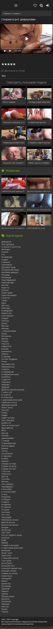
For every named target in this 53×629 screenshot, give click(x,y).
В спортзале (7, 397)
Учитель (5, 320)
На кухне (5, 509)
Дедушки (5, 387)
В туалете (6, 394)
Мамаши (5, 604)
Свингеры (5, 308)
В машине (5, 497)
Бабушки (5, 384)
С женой (5, 440)
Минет (4, 581)
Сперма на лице (8, 463)
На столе (5, 514)
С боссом (5, 471)
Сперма (4, 318)
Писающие (6, 277)
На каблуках (7, 453)
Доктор (4, 476)
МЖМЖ (4, 542)
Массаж (5, 606)
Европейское (7, 428)
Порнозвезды (7, 282)
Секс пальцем (7, 420)
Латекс (4, 451)
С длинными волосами (11, 400)
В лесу (4, 494)
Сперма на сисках (9, 573)
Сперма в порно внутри (39, 142)
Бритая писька (8, 522)
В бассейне (6, 489)
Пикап (4, 333)
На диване (6, 504)
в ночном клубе (8, 491)
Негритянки (6, 576)
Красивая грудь (8, 267)
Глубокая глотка (9, 402)
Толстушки (6, 560)
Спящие (5, 341)
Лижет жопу (7, 407)
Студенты (5, 379)
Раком (4, 412)
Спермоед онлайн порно (13, 142)
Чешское (5, 343)
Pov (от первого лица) (11, 535)
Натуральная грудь (10, 269)
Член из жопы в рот (10, 425)
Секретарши (7, 292)
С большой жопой (9, 558)
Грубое (4, 593)
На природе (6, 257)
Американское (8, 366)
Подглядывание (8, 280)
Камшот (5, 591)
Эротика (5, 305)
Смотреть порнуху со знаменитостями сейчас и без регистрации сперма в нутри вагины (13, 122)
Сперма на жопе (8, 466)
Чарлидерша (7, 486)
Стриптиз (5, 298)
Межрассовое (7, 596)
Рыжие (4, 609)
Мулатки (5, 599)
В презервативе (8, 443)
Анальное (5, 550)
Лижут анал (6, 553)
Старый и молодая (10, 545)
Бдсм (3, 303)
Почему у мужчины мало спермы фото (39, 102)
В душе (4, 259)
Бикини (4, 448)
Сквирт (4, 415)
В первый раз (7, 371)
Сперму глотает (8, 468)
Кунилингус (6, 351)
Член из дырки (8, 445)
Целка (4, 323)
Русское (5, 290)
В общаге (5, 499)
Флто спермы (9, 102)
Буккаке (5, 461)
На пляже (5, 512)
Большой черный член (11, 568)
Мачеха (4, 481)
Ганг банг (5, 532)
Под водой (6, 517)
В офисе (5, 502)
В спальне (6, 507)
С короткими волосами (12, 548)
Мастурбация (7, 244)
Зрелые (4, 338)
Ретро (4, 361)
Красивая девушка (9, 272)
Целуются (6, 423)
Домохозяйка (7, 438)
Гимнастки (6, 346)
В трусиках (6, 456)
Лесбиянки (6, 601)
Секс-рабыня (7, 484)
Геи (3, 254)
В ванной (5, 262)
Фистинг (5, 326)
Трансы (4, 611)
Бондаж (5, 527)
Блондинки (6, 578)
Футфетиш (6, 530)
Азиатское (6, 555)
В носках (5, 537)
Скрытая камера (8, 295)
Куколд (4, 433)
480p (3, 76)
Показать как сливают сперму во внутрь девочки (13, 163)
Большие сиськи (8, 571)
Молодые (5, 249)
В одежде (5, 356)
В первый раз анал (10, 374)
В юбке (4, 458)
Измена (4, 354)
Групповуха (6, 264)
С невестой (6, 392)
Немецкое (6, 382)
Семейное (6, 377)
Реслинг (5, 435)
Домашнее (6, 241)
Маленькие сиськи (9, 519)
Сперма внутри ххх (37, 122)
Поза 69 (5, 410)
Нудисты (5, 287)
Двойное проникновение (12, 389)
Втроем (5, 349)
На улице (5, 275)
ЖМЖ (3, 540)
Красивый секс (8, 364)
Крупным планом (9, 405)
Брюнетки (5, 583)
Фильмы (5, 328)
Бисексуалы (6, 563)
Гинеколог (6, 474)
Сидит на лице (8, 417)
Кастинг (5, 285)
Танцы (4, 300)
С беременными (8, 331)
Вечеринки (6, 336)
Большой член (8, 565)
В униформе (7, 310)
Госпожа (5, 479)
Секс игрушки (7, 315)
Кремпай (5, 588)
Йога (3, 430)
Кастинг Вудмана (9, 359)
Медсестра (6, 313)
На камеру (6, 586)
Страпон (5, 369)
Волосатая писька (9, 525)
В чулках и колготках (11, 246)
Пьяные (4, 252)
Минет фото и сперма (39, 163)
